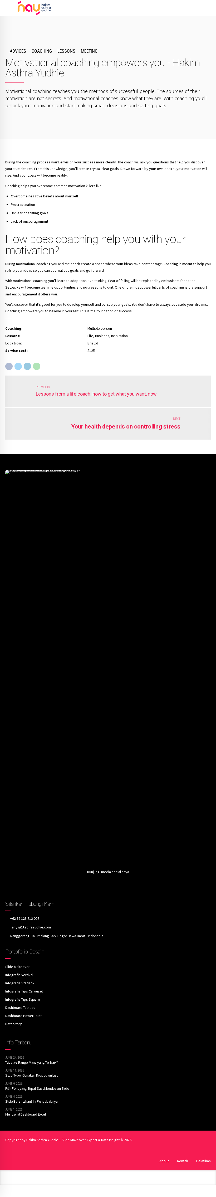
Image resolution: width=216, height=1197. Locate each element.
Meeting (89, 51)
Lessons (66, 51)
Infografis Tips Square (22, 999)
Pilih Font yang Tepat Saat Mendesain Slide (37, 1088)
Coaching (42, 51)
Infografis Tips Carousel (24, 991)
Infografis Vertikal (19, 974)
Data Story (13, 1023)
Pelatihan (203, 1161)
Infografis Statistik (20, 983)
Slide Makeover (17, 966)
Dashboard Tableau (20, 1007)
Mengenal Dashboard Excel (25, 1114)
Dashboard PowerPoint (23, 1015)
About (164, 1161)
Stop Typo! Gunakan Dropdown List (31, 1075)
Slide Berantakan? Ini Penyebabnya (31, 1101)
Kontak (182, 1161)
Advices (18, 51)
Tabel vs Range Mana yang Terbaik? (31, 1062)
